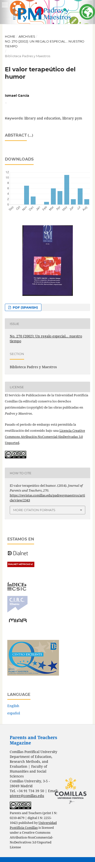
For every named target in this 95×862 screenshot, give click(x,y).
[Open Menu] (5, 5)
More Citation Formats (34, 510)
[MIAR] (17, 622)
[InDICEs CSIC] (16, 589)
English (13, 705)
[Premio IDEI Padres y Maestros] (33, 674)
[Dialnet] (17, 555)
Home (10, 36)
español (13, 713)
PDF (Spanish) (25, 307)
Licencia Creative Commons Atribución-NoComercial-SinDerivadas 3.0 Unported (45, 436)
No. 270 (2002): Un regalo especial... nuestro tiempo (44, 43)
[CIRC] (17, 611)
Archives (27, 36)
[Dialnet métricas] (20, 565)
